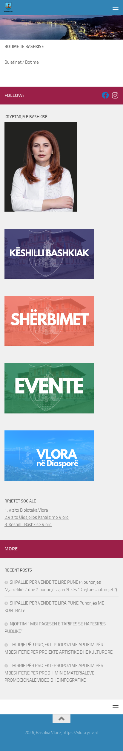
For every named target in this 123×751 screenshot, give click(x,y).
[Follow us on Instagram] (115, 95)
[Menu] (115, 7)
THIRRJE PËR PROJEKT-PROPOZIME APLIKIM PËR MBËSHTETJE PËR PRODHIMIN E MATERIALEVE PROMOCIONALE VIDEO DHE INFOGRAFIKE (53, 673)
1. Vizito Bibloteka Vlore (26, 510)
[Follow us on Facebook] (105, 95)
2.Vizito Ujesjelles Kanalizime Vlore (36, 517)
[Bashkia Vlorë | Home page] (10, 7)
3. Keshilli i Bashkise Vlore (28, 524)
